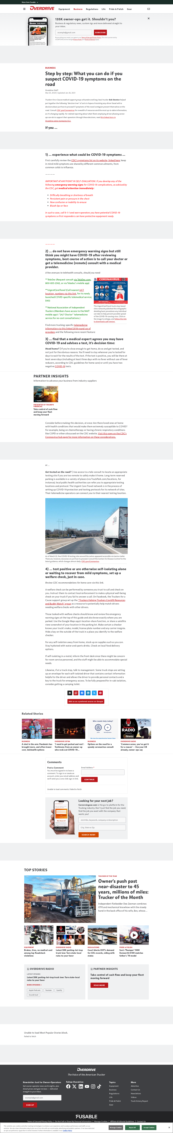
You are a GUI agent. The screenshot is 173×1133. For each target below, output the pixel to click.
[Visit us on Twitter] (74, 1086)
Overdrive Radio (128, 741)
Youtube (48, 990)
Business (50, 67)
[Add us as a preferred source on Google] (76, 693)
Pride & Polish (125, 947)
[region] (86, 1127)
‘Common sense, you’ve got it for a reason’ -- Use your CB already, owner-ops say (135, 747)
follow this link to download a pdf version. (110, 320)
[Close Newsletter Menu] (148, 18)
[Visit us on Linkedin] (81, 1086)
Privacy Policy (77, 39)
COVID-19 (60, 366)
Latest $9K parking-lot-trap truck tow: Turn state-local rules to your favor (69, 953)
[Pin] (100, 693)
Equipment (29, 947)
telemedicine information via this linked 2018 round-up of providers (68, 328)
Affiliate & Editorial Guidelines (122, 1121)
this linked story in (108, 117)
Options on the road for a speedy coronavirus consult (101, 745)
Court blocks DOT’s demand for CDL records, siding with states (101, 953)
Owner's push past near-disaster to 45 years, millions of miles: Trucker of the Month (123, 889)
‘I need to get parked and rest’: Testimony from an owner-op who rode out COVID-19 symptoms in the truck (69, 747)
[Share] (82, 693)
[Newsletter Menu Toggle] (148, 8)
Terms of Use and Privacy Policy (91, 37)
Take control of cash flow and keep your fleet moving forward (45, 412)
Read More (99, 985)
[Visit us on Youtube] (87, 1086)
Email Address (87, 767)
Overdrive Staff (51, 90)
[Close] (169, 1127)
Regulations (93, 947)
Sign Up (30, 1105)
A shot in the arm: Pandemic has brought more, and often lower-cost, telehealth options (37, 747)
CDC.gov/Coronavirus (65, 110)
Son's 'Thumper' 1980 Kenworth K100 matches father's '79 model (131, 953)
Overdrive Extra (62, 741)
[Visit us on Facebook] (68, 1086)
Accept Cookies (149, 1127)
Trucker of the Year (107, 876)
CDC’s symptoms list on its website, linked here (95, 160)
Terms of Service (90, 39)
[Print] (69, 693)
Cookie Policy (67, 1130)
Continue (89, 779)
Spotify (59, 990)
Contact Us (141, 1121)
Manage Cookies (101, 1121)
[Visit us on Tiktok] (99, 1086)
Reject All (132, 1127)
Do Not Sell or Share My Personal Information (73, 1121)
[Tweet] (94, 693)
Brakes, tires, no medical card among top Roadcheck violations (38, 953)
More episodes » (34, 985)
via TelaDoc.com (82, 279)
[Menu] (24, 8)
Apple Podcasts (34, 990)
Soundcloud (33, 995)
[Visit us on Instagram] (93, 1086)
